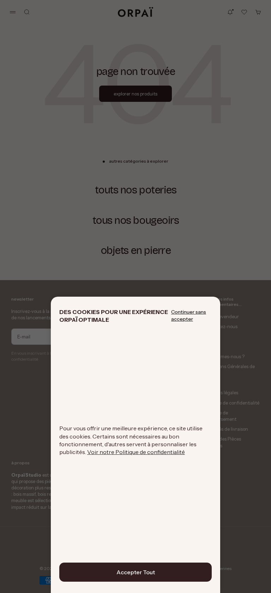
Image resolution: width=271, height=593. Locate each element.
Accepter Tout (135, 572)
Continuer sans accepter (188, 315)
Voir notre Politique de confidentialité (136, 451)
